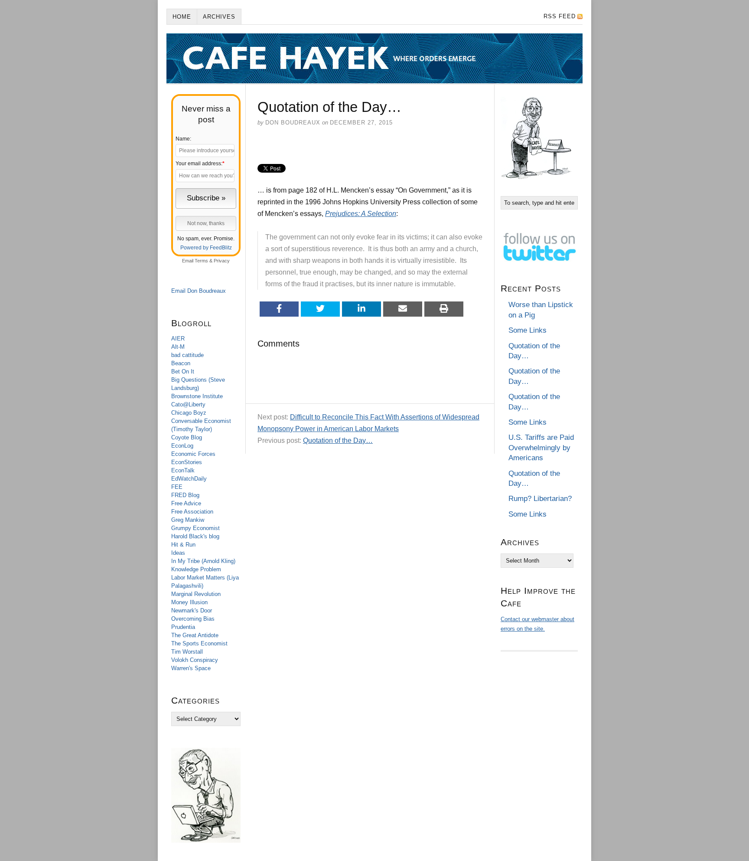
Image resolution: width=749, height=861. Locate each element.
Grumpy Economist (195, 528)
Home (182, 16)
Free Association (192, 511)
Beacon (180, 363)
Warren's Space (191, 668)
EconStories (186, 462)
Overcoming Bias (193, 618)
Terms (201, 260)
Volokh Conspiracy (194, 660)
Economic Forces (193, 454)
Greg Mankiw (187, 520)
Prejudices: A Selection (360, 213)
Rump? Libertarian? (540, 498)
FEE (176, 487)
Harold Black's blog (195, 536)
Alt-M (178, 347)
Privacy (222, 260)
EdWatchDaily (189, 478)
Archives (219, 16)
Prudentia (183, 627)
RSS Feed (560, 16)
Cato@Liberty (188, 404)
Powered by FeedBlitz (206, 248)
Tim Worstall (187, 651)
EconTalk (183, 470)
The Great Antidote (194, 635)
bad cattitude (187, 355)
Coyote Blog (186, 437)
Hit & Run (183, 544)
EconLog (182, 445)
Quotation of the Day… (338, 440)
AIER (178, 338)
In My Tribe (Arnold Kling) (203, 561)
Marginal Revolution (196, 594)
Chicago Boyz (188, 412)
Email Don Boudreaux (198, 291)
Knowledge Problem (196, 569)
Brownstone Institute (197, 396)
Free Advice (186, 503)
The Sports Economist (199, 643)
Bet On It (182, 371)
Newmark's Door (191, 610)
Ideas (178, 553)
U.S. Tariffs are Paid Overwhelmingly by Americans (541, 447)
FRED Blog (185, 495)
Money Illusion (189, 602)
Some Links (527, 330)
